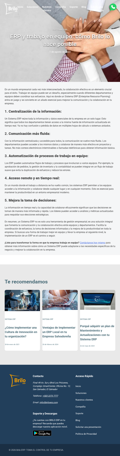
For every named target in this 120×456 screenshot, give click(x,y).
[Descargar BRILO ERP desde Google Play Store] (50, 433)
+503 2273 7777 (50, 396)
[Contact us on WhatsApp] (113, 7)
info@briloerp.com (49, 402)
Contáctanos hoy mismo (92, 242)
